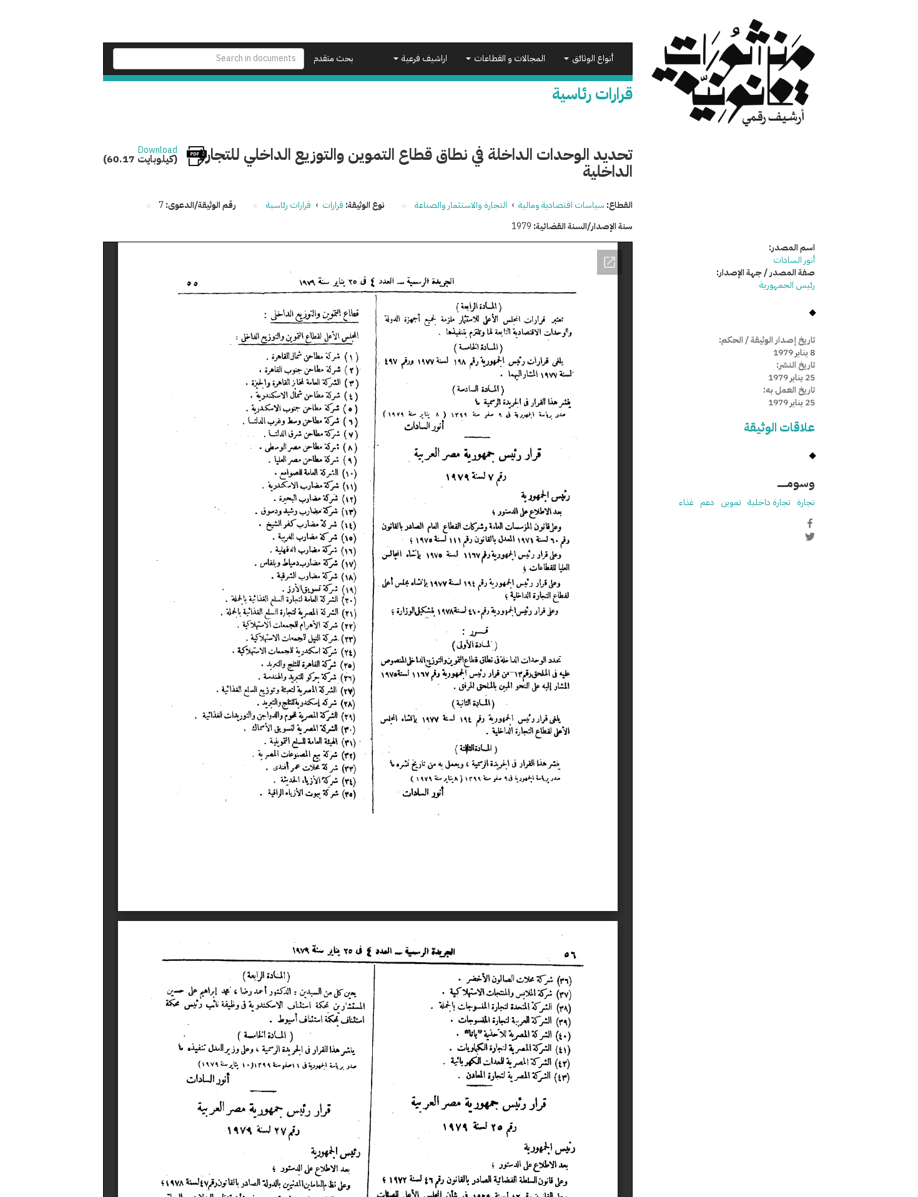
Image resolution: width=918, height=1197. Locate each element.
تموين (731, 502)
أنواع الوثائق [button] (591, 58)
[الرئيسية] (733, 73)
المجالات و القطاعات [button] (508, 58)
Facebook (810, 523)
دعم (707, 502)
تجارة (806, 502)
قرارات (332, 205)
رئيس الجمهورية (787, 285)
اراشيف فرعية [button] (423, 58)
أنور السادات (794, 260)
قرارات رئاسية (288, 205)
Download (157, 150)
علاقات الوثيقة (779, 427)
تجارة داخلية (769, 502)
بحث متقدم (333, 58)
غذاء (686, 502)
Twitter (810, 536)
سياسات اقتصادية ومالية (561, 205)
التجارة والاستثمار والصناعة (461, 205)
